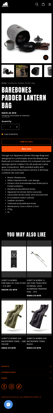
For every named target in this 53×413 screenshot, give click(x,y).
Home (4, 83)
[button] (50, 4)
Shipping (5, 116)
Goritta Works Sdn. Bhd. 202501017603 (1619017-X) (23, 397)
